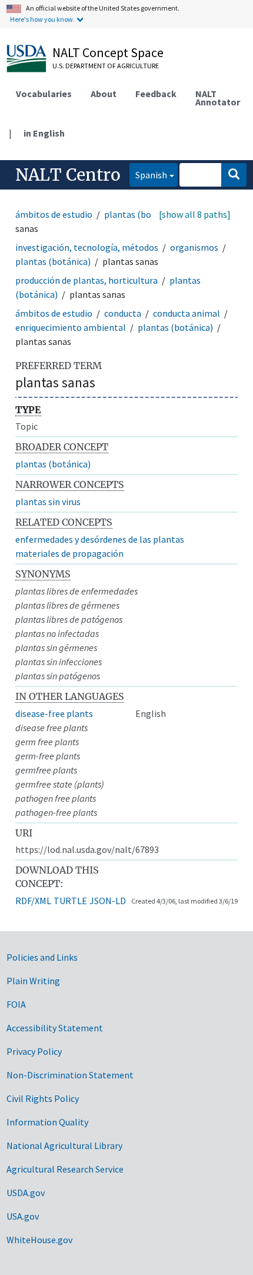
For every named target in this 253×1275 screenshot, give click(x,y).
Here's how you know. (42, 19)
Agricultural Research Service (65, 1169)
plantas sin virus (48, 501)
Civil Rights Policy (42, 1098)
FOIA (16, 1004)
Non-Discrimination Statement (70, 1075)
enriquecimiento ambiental (70, 327)
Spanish (148, 174)
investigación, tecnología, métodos (86, 247)
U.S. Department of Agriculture (105, 65)
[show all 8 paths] (195, 214)
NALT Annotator (217, 98)
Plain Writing (33, 981)
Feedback (156, 93)
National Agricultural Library (64, 1145)
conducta (122, 313)
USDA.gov (25, 1192)
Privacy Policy (34, 1051)
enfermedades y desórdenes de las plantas (99, 539)
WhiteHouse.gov (39, 1240)
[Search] (234, 175)
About (103, 93)
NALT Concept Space (108, 52)
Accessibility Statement (54, 1028)
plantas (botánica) (141, 214)
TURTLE (70, 901)
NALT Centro (68, 174)
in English (44, 133)
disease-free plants (54, 713)
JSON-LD (107, 901)
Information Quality (47, 1122)
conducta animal (186, 313)
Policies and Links (42, 957)
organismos (194, 247)
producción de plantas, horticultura (86, 280)
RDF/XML (33, 901)
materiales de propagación (69, 553)
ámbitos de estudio (53, 214)
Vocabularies (44, 93)
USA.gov (22, 1216)
